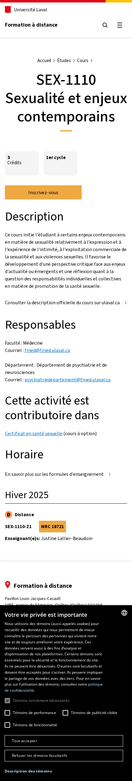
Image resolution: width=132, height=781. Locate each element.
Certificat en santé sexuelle (33, 433)
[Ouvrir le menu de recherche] (105, 25)
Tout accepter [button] (24, 740)
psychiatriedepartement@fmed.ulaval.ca (68, 379)
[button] (28, 771)
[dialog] (66, 693)
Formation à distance (31, 24)
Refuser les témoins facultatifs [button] (39, 755)
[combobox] (124, 613)
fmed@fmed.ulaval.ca (47, 350)
